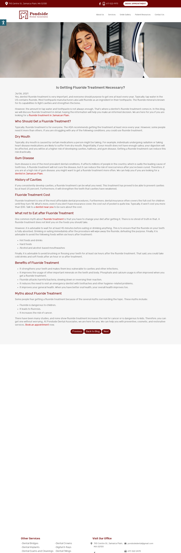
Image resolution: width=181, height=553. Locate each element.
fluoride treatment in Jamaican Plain (49, 115)
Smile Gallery (125, 15)
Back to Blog (93, 331)
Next (106, 331)
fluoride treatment (53, 219)
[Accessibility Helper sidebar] (3, 22)
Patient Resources (143, 15)
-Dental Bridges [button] (29, 543)
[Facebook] (100, 4)
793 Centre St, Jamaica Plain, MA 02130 (28, 4)
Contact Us (159, 15)
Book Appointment (135, 4)
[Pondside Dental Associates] (33, 15)
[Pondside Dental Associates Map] (90, 498)
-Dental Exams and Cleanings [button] (37, 551)
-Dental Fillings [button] (63, 551)
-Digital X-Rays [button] (63, 547)
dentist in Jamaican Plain (29, 174)
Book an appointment (37, 325)
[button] (140, 544)
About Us (100, 15)
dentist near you (45, 207)
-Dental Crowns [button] (63, 543)
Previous (77, 331)
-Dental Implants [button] (30, 547)
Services (112, 15)
